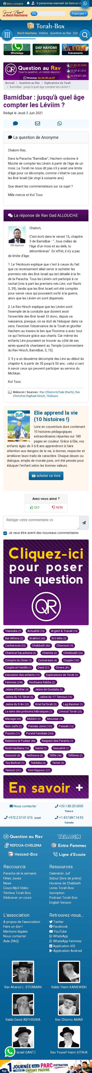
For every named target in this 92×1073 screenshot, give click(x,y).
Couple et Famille (18, 667)
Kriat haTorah (46, 704)
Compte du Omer (18, 660)
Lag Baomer (73, 704)
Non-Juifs (13, 726)
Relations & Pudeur (20, 740)
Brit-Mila (59, 638)
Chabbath (41, 645)
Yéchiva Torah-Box (17, 893)
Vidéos (43, 33)
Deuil (43, 667)
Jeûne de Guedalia (49, 689)
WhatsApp (60, 936)
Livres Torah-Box (61, 888)
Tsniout (13, 770)
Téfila (55, 755)
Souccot (12, 755)
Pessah (66, 726)
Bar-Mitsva (14, 638)
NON (59, 507)
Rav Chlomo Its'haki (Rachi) (57, 392)
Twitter (58, 922)
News (7, 883)
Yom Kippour (39, 770)
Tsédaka (38, 762)
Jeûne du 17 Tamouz (56, 697)
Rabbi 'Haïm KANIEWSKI (69, 987)
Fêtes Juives (12, 878)
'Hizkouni (52, 396)
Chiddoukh (73, 653)
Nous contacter (25, 806)
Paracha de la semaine (19, 873)
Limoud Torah (70, 711)
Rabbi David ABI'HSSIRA (23, 1020)
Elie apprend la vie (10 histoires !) (56, 416)
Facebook (60, 927)
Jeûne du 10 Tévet (19, 697)
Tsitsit (58, 762)
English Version (60, 903)
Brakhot (37, 638)
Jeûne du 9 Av (17, 704)
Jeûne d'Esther (17, 689)
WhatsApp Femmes (67, 941)
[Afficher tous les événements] (28, 3)
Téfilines (75, 755)
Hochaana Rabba (42, 682)
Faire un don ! (13, 927)
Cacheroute (15, 645)
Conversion (47, 660)
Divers (62, 667)
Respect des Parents (57, 740)
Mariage (13, 718)
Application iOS (63, 946)
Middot (34, 718)
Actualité (35, 631)
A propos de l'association (21, 922)
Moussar (55, 718)
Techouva (34, 755)
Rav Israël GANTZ (23, 1052)
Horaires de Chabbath (65, 883)
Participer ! (79, 13)
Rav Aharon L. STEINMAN (23, 987)
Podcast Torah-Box (63, 898)
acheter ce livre (48, 476)
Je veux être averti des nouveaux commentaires (44, 533)
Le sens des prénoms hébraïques (28, 711)
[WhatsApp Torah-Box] (85, 4)
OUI (36, 507)
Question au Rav (60, 33)
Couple (71, 660)
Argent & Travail (64, 631)
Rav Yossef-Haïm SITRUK (69, 1052)
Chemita (49, 653)
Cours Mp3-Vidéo (15, 888)
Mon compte (14, 3)
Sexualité (61, 748)
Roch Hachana (27, 33)
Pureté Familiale (40, 733)
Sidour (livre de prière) (65, 878)
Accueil (10, 83)
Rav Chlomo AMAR (69, 1020)
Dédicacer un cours (17, 898)
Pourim (12, 733)
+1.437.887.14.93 (71, 818)
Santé (41, 748)
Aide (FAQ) (11, 941)
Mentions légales (15, 932)
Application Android (67, 951)
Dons (76, 33)
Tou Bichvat (14, 762)
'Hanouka (13, 631)
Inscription (57, 893)
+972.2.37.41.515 (20, 818)
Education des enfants (22, 675)
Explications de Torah (57, 83)
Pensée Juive (40, 726)
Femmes (14, 682)
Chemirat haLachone (20, 653)
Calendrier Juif (59, 873)
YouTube (60, 932)
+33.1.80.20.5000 (71, 806)
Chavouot (64, 645)
